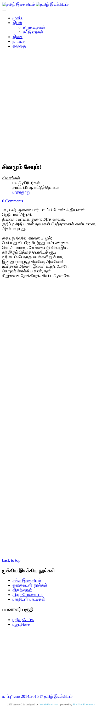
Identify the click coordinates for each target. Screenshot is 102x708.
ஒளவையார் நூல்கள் (30, 585)
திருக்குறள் (22, 590)
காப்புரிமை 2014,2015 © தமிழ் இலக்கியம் (37, 696)
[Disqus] (51, 352)
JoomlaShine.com (48, 704)
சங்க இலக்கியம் (27, 580)
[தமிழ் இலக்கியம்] (35, 4)
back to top (11, 560)
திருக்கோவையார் (28, 594)
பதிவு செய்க (23, 619)
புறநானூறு (21, 192)
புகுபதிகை (22, 624)
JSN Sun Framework (84, 704)
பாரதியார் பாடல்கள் (29, 599)
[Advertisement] (51, 107)
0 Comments (12, 201)
